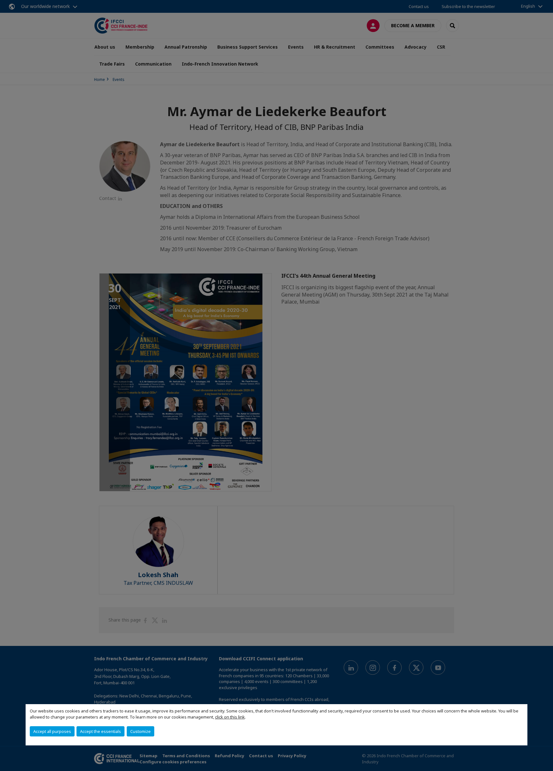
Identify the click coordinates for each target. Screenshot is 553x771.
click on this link (230, 717)
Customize (140, 731)
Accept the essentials (100, 731)
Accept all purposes (52, 731)
